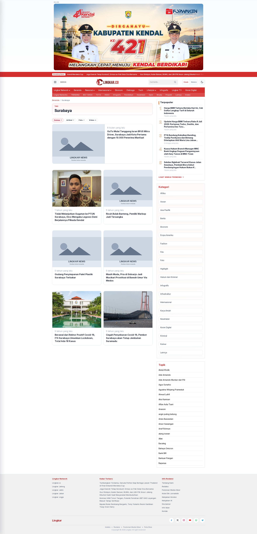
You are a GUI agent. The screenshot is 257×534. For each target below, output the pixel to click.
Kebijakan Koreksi (169, 497)
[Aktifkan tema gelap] (202, 82)
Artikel (70, 120)
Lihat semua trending (170, 177)
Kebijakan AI (167, 500)
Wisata (159, 95)
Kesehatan (141, 95)
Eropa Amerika (166, 235)
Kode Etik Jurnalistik (170, 493)
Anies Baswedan (166, 419)
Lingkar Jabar (58, 493)
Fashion (163, 243)
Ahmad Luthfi (164, 394)
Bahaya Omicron (166, 448)
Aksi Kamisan (164, 399)
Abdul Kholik (164, 370)
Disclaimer (166, 504)
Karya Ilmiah (165, 311)
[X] (177, 520)
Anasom (162, 409)
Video (92, 120)
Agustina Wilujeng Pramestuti (171, 389)
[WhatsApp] (196, 520)
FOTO (98, 95)
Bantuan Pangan (166, 458)
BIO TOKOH (87, 95)
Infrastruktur (165, 294)
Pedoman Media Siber (171, 490)
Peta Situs (148, 527)
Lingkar (57, 520)
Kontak (165, 511)
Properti (169, 95)
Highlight (164, 269)
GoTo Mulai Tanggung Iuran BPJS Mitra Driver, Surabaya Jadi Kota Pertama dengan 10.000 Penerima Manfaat (128, 134)
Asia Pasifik (165, 210)
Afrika (162, 193)
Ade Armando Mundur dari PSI (172, 380)
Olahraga (130, 90)
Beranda (77, 90)
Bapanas (162, 463)
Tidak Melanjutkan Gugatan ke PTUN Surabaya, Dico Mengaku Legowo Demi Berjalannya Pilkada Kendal (76, 216)
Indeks (187, 95)
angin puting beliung (168, 414)
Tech (140, 90)
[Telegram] (202, 520)
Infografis (164, 90)
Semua (58, 120)
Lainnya (178, 95)
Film (162, 252)
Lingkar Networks (60, 95)
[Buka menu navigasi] (55, 82)
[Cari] (175, 82)
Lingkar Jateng (58, 486)
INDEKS (63, 82)
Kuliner (163, 344)
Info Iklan (166, 508)
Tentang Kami (167, 483)
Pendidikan (128, 95)
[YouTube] (189, 520)
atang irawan (164, 434)
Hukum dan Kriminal (168, 277)
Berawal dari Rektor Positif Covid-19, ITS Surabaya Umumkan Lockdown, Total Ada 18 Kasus (75, 337)
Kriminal (163, 336)
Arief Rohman (164, 429)
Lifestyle (150, 90)
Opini (151, 95)
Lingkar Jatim (57, 490)
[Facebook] (171, 520)
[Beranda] (107, 82)
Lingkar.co (56, 483)
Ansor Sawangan (166, 424)
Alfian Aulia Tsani (166, 404)
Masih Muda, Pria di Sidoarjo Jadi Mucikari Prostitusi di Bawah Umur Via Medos (126, 277)
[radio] (186, 82)
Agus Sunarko (165, 385)
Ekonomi (119, 90)
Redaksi (165, 486)
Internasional (103, 90)
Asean (163, 202)
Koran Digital (191, 90)
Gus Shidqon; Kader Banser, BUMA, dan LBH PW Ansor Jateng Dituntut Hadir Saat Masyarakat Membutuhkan (163, 74)
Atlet (160, 438)
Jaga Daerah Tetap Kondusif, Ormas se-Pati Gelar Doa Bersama (92, 74)
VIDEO (107, 95)
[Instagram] (183, 520)
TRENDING (75, 95)
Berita (162, 218)
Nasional (89, 90)
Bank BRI (162, 453)
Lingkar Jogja (58, 497)
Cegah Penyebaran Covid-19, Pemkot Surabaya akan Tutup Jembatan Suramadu (126, 337)
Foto (81, 120)
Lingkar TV (177, 90)
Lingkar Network (61, 90)
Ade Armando (165, 375)
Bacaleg (162, 443)
